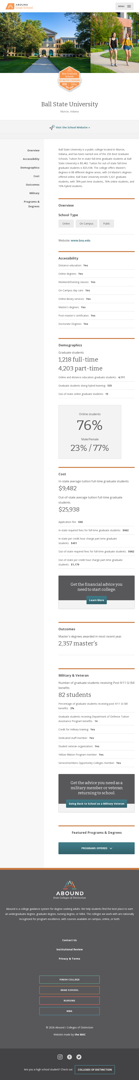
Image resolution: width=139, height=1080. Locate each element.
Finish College (69, 979)
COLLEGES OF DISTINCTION (95, 1069)
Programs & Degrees (31, 204)
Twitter (78, 1056)
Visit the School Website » (73, 127)
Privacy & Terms (69, 958)
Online (66, 223)
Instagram (60, 1056)
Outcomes (32, 184)
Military (34, 193)
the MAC (80, 1034)
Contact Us (69, 940)
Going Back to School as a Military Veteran (98, 803)
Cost (36, 176)
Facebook (69, 1056)
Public (106, 223)
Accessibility (31, 159)
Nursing (69, 1000)
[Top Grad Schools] (20, 6)
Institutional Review (69, 949)
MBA (69, 1011)
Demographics (29, 167)
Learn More (98, 600)
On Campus (86, 223)
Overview (33, 150)
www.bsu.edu (80, 240)
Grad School (69, 990)
